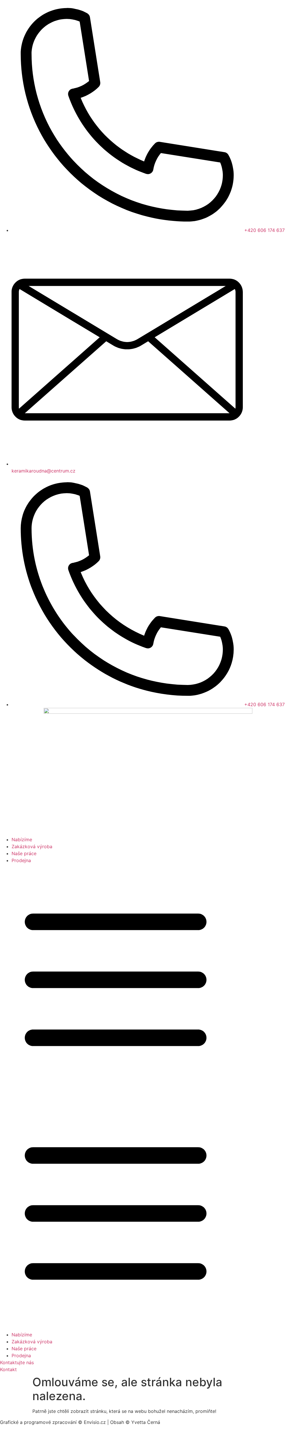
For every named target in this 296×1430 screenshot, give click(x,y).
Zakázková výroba (32, 846)
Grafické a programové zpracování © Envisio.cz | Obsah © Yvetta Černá (80, 1422)
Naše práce (24, 853)
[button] (148, 1097)
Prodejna (21, 860)
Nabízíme (22, 839)
